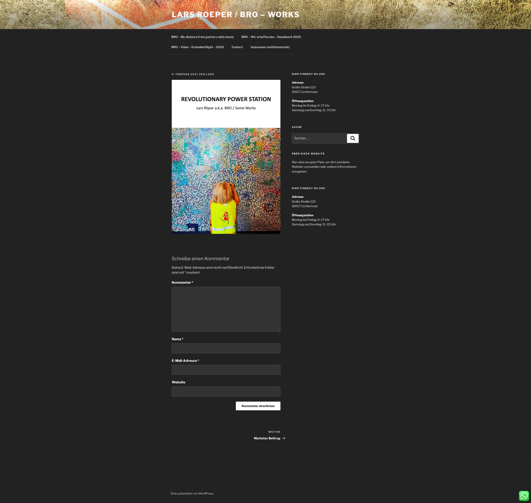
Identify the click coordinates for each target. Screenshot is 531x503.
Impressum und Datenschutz (270, 47)
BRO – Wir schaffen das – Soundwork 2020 (271, 37)
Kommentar (182, 282)
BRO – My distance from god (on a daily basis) (202, 37)
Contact (237, 47)
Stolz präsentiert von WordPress (192, 493)
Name (177, 339)
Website (178, 382)
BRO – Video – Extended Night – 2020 (197, 47)
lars (210, 74)
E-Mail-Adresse (185, 361)
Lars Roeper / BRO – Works (236, 14)
